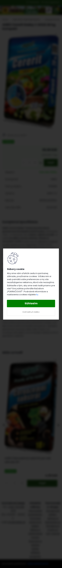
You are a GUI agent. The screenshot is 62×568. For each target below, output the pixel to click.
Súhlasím (31, 303)
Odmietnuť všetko (31, 312)
